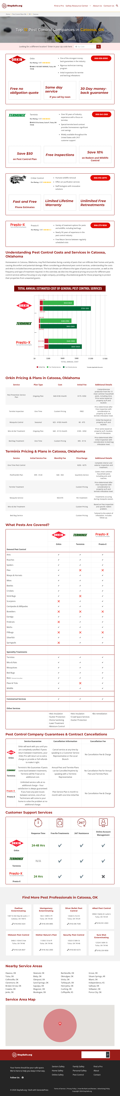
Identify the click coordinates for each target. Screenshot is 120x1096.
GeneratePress (42, 1090)
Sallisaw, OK (94, 986)
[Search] (107, 1055)
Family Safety (78, 1066)
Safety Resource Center (77, 6)
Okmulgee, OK (67, 976)
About (96, 1070)
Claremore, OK (12, 982)
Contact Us (109, 6)
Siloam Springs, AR (97, 976)
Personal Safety (79, 1070)
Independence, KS (97, 982)
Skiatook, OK (38, 973)
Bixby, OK (37, 976)
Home (8, 14)
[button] (118, 6)
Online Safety (58, 1074)
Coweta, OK (11, 989)
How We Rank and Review (87, 1089)
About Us (97, 6)
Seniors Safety (58, 1066)
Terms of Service (59, 1089)
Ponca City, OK (95, 992)
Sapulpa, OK (38, 986)
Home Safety (57, 1070)
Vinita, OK (65, 979)
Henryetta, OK (67, 986)
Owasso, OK (11, 973)
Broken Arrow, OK (13, 986)
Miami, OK (93, 979)
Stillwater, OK (94, 989)
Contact (97, 1074)
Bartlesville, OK (67, 973)
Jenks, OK (10, 992)
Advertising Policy (104, 1089)
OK (30, 14)
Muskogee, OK (39, 992)
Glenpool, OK (39, 979)
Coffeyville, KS (67, 992)
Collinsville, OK (12, 979)
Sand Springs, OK (40, 982)
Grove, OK (93, 973)
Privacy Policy (71, 1089)
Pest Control (78, 1074)
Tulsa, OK (10, 976)
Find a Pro (59, 6)
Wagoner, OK (39, 989)
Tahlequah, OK (67, 982)
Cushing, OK (66, 989)
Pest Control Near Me (19, 14)
